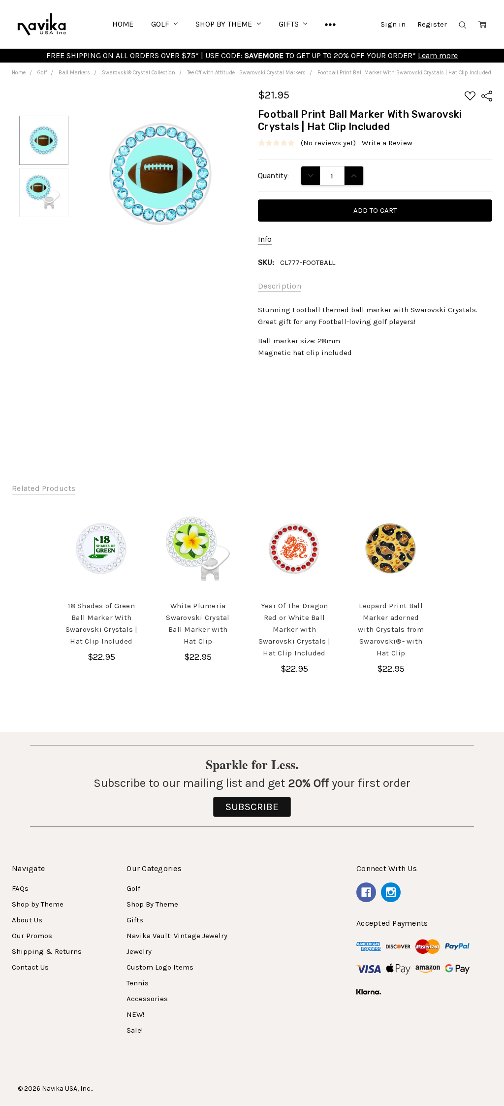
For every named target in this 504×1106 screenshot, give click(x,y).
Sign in (393, 24)
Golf (161, 24)
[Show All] (330, 24)
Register (432, 24)
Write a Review (387, 143)
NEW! (135, 1014)
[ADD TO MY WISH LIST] (125, 540)
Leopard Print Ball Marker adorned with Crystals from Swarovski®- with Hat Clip (391, 629)
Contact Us (30, 967)
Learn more (438, 55)
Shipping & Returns (47, 951)
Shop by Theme (37, 904)
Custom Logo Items (159, 967)
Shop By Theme (224, 24)
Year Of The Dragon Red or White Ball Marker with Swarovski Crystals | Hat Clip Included (294, 629)
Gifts (289, 24)
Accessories (147, 998)
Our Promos (32, 935)
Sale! (134, 1030)
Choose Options (198, 565)
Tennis (137, 982)
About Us (27, 919)
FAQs (20, 888)
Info (265, 239)
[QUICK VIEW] (125, 524)
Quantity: (273, 175)
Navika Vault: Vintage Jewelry (176, 935)
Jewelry (139, 951)
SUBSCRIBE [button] (252, 807)
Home (122, 24)
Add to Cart (101, 568)
